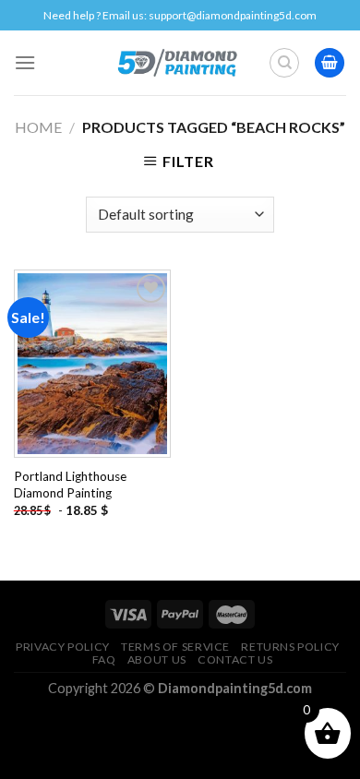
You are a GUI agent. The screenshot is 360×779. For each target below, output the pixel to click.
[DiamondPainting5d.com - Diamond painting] (177, 63)
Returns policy (290, 646)
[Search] (284, 63)
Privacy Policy (63, 646)
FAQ (104, 659)
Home (38, 127)
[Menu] (25, 62)
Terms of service (175, 646)
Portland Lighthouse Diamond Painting (70, 484)
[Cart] (329, 63)
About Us (156, 659)
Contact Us (235, 659)
